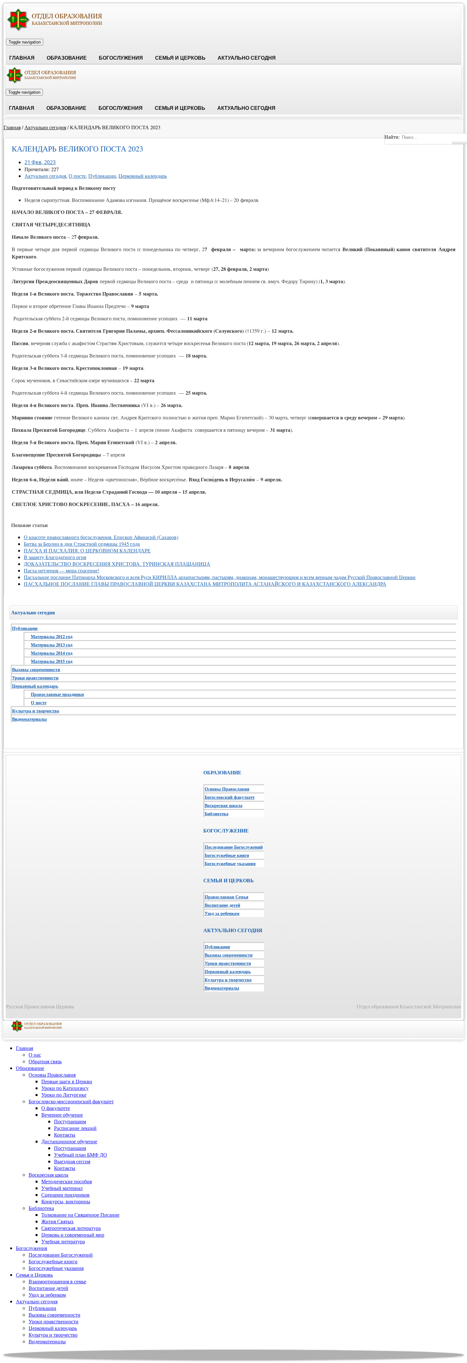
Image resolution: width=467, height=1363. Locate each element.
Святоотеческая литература (71, 1228)
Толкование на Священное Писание (80, 1214)
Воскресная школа (223, 805)
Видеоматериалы (29, 719)
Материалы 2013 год (51, 644)
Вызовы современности (36, 669)
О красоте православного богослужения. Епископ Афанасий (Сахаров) (101, 537)
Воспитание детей (222, 905)
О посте (77, 175)
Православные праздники (57, 694)
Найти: (392, 136)
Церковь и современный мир (72, 1234)
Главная (22, 58)
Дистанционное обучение (69, 1141)
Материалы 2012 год (51, 636)
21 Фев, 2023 (40, 162)
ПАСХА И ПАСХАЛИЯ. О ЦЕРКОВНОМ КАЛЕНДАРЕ (87, 550)
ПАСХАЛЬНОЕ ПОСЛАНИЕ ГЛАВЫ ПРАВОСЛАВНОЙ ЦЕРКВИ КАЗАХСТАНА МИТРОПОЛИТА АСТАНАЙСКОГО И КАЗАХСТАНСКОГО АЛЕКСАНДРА (205, 583)
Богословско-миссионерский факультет (71, 1101)
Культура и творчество (35, 710)
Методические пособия (66, 1181)
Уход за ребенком (222, 913)
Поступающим (70, 1121)
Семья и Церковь (180, 58)
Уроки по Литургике (63, 1094)
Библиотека (216, 813)
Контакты (64, 1134)
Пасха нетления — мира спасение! (61, 570)
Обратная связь (45, 1061)
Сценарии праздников (65, 1194)
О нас (35, 1054)
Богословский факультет (230, 797)
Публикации (102, 175)
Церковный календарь (142, 175)
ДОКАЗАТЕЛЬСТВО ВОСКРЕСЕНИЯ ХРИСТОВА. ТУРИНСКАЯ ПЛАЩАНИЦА (117, 563)
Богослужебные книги (227, 855)
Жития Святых (57, 1221)
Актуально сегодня (247, 58)
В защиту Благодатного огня (55, 557)
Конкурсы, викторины (65, 1201)
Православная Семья (226, 896)
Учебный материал (62, 1188)
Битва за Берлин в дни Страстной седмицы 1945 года (82, 543)
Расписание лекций (75, 1128)
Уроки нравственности (35, 677)
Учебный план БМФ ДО (80, 1154)
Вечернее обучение (62, 1114)
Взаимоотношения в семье (57, 1281)
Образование (67, 58)
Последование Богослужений (234, 847)
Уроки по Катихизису (65, 1088)
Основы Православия (227, 788)
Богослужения (121, 58)
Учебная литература (63, 1241)
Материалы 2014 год (51, 653)
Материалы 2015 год (51, 661)
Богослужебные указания (230, 863)
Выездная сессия (72, 1161)
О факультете (55, 1108)
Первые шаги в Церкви (66, 1081)
